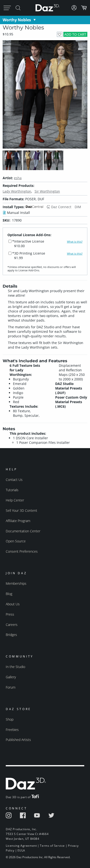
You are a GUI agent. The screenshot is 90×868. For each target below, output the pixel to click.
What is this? (75, 241)
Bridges (11, 634)
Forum (10, 687)
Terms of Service (52, 846)
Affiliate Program (18, 520)
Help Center (15, 500)
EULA (21, 850)
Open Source (16, 541)
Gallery (11, 677)
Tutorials (12, 490)
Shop (9, 719)
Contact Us (14, 479)
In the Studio (15, 666)
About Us (13, 604)
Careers (12, 624)
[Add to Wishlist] (59, 34)
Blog (9, 593)
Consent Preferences (22, 551)
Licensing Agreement (21, 846)
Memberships (16, 583)
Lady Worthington (17, 191)
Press (10, 614)
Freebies (12, 729)
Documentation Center (23, 531)
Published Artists (18, 739)
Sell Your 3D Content (21, 510)
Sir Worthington (47, 191)
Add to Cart (75, 34)
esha (18, 178)
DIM (78, 207)
